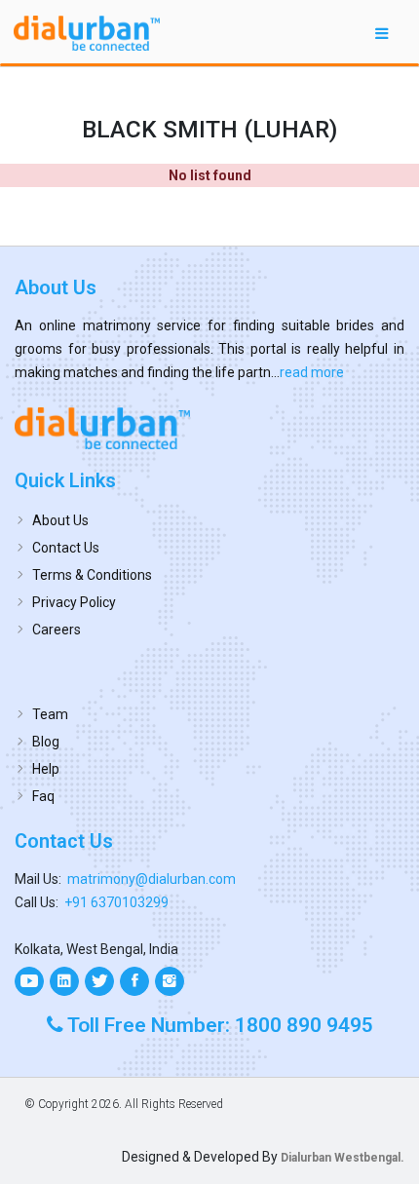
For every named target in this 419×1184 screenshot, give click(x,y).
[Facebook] (134, 981)
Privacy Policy (74, 602)
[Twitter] (99, 981)
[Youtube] (29, 981)
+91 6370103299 (116, 902)
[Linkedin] (64, 981)
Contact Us (65, 547)
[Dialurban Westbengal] (209, 427)
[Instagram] (169, 981)
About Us (60, 520)
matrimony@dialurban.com (151, 879)
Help (45, 769)
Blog (45, 741)
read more (312, 372)
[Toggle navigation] (382, 32)
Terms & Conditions (92, 575)
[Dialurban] (87, 33)
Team (50, 714)
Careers (56, 629)
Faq (43, 796)
